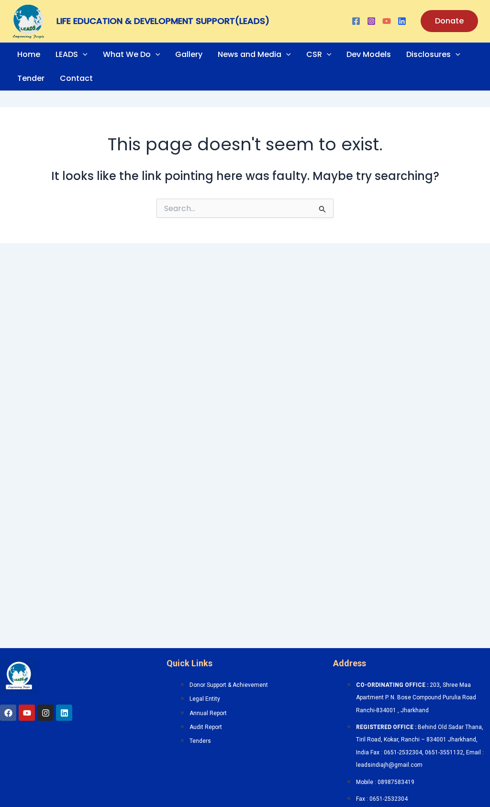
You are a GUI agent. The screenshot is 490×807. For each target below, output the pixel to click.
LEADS (67, 54)
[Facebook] (356, 21)
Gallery (188, 54)
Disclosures (428, 54)
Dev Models (368, 54)
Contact (76, 78)
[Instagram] (371, 21)
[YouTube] (386, 21)
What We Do (127, 54)
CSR (314, 54)
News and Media (249, 54)
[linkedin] (402, 21)
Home (28, 54)
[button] (449, 21)
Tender (31, 78)
